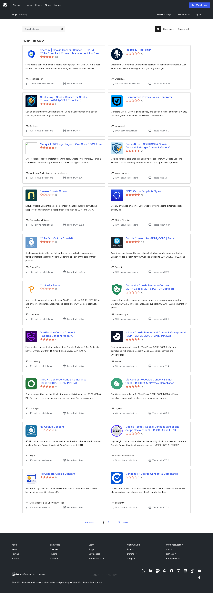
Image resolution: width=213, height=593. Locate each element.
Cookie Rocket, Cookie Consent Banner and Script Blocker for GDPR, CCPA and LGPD (152, 428)
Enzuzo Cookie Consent (54, 191)
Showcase (55, 544)
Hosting (15, 554)
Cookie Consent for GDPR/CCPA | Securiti (151, 238)
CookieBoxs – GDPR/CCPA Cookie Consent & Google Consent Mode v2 (147, 146)
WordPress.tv (96, 558)
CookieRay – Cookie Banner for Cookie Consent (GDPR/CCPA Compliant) (64, 99)
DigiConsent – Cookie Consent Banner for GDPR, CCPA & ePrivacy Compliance (149, 381)
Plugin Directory (19, 14)
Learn (91, 544)
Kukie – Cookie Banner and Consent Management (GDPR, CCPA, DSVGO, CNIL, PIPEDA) (155, 334)
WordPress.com (174, 544)
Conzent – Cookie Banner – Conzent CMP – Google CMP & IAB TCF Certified (149, 287)
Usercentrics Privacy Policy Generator (148, 97)
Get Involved (133, 544)
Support (93, 549)
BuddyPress (173, 558)
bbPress (171, 554)
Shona (42, 574)
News (14, 549)
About (14, 544)
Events (130, 549)
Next (125, 522)
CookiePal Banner (51, 285)
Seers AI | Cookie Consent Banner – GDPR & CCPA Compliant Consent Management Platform (70, 51)
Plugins (53, 554)
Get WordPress (199, 5)
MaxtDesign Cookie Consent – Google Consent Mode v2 (57, 334)
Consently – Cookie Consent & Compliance (151, 473)
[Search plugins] (62, 29)
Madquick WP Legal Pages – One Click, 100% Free (71, 144)
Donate (132, 554)
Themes (54, 549)
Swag (131, 558)
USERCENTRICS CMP (138, 50)
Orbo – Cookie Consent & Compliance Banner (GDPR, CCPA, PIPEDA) (63, 381)
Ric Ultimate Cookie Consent (57, 473)
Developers (94, 554)
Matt (169, 549)
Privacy (15, 558)
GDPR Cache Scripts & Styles (143, 191)
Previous (89, 522)
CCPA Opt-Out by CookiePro (57, 238)
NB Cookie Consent (52, 426)
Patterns (54, 558)
